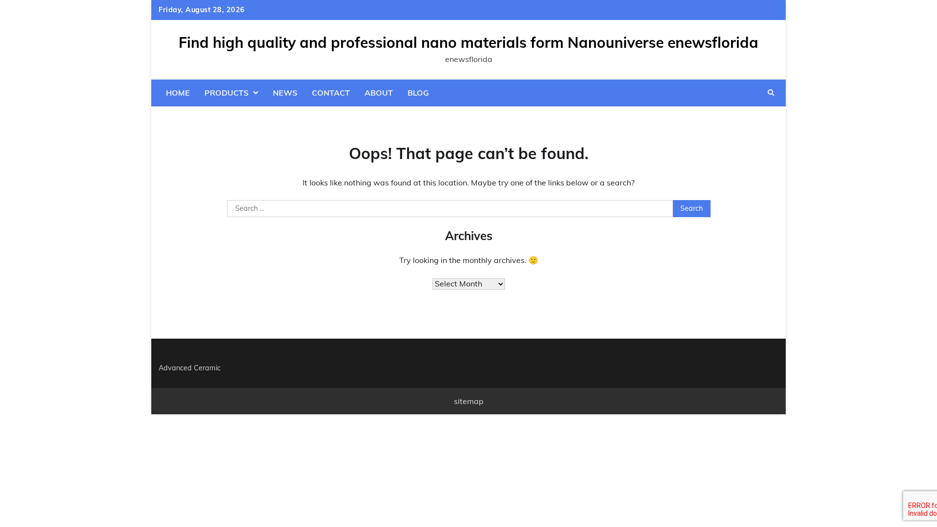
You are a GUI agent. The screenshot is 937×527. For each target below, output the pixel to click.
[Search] (771, 92)
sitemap (469, 401)
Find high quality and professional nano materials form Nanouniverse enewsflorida (468, 42)
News (285, 93)
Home (178, 93)
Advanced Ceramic (190, 368)
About (379, 93)
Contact (331, 93)
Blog (418, 93)
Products (226, 93)
